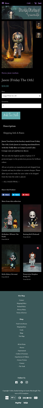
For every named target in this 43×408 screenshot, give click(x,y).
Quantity (5, 101)
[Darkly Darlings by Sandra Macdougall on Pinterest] (21, 383)
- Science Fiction (21, 360)
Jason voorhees (13, 73)
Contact (21, 300)
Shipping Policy (21, 303)
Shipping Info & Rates (13, 133)
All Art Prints (21, 344)
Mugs (21, 333)
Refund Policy (21, 306)
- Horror (21, 347)
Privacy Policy (21, 310)
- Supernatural (21, 351)
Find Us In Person (21, 324)
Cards (21, 330)
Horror (4, 73)
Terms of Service (21, 313)
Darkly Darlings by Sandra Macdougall (25, 391)
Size (3, 91)
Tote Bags (21, 336)
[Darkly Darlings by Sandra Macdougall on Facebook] (16, 383)
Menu (7, 3)
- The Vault (21, 366)
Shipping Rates (21, 327)
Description (9, 126)
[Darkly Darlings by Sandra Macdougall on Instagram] (26, 383)
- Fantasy (21, 363)
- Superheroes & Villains (21, 357)
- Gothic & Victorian (21, 354)
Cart (39, 3)
